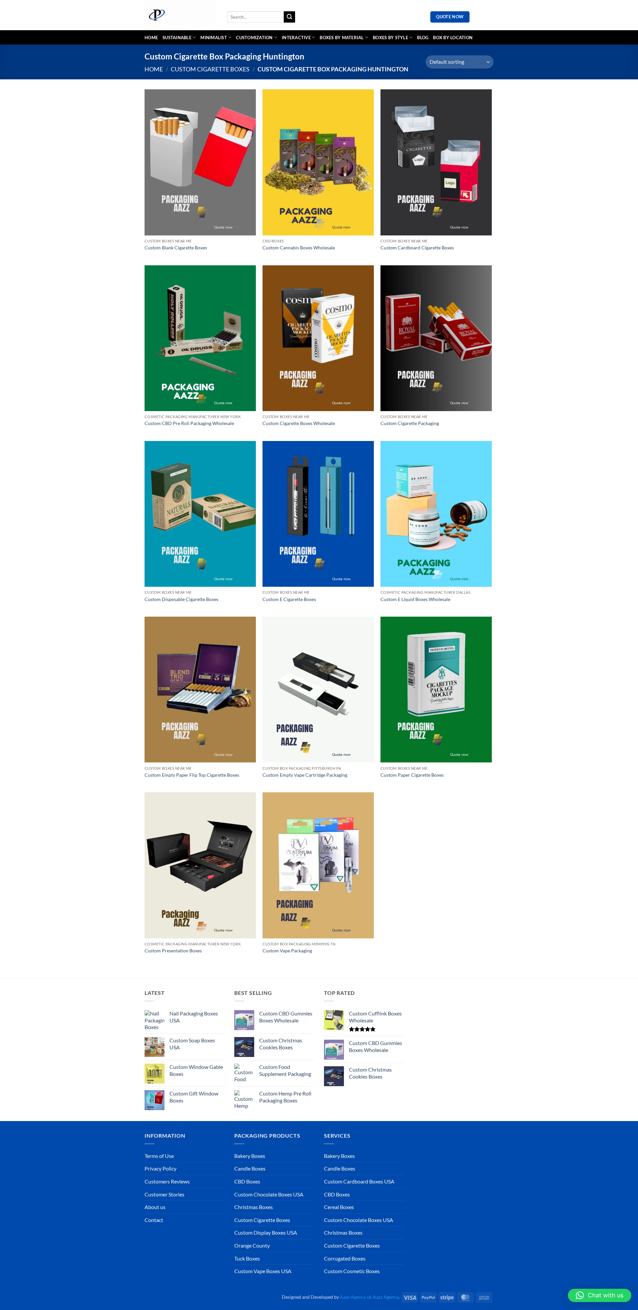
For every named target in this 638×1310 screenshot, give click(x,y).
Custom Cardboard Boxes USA (359, 1181)
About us (155, 1207)
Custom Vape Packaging (287, 950)
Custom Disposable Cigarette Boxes (181, 599)
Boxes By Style (390, 37)
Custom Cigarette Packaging (409, 423)
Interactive (296, 37)
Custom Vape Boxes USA (262, 1271)
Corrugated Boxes (345, 1258)
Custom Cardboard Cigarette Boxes (417, 247)
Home (151, 37)
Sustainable (176, 37)
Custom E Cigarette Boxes (289, 599)
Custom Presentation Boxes (173, 950)
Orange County (252, 1245)
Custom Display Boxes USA (265, 1232)
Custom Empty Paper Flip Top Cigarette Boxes (192, 775)
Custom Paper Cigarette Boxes (412, 775)
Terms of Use (159, 1156)
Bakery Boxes (249, 1156)
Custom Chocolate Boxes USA (268, 1194)
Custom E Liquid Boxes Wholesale (415, 599)
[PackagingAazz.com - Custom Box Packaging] (181, 15)
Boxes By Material (342, 37)
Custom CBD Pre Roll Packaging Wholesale (189, 423)
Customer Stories (164, 1194)
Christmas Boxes (253, 1207)
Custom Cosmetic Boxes (352, 1271)
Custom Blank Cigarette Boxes (176, 247)
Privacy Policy (160, 1168)
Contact (154, 1220)
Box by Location (453, 37)
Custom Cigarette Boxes (210, 69)
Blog (422, 37)
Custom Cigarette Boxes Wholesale (299, 423)
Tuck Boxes (247, 1258)
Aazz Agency (385, 1297)
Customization (254, 37)
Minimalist (213, 37)
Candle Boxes (250, 1168)
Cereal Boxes (339, 1207)
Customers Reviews (167, 1181)
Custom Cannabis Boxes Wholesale (299, 247)
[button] (599, 1295)
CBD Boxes (247, 1181)
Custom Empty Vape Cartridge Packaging (305, 775)
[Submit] (289, 17)
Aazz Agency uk (356, 1297)
